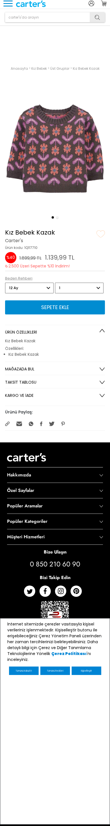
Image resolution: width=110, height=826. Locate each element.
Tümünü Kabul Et (24, 670)
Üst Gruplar (60, 68)
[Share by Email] (19, 423)
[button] (53, 217)
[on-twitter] (31, 593)
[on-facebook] (47, 593)
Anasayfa (20, 68)
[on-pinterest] (78, 593)
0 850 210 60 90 (55, 564)
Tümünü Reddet (55, 670)
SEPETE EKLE (55, 307)
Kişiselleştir (86, 670)
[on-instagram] (63, 593)
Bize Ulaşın (55, 552)
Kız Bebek (39, 68)
